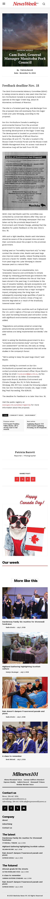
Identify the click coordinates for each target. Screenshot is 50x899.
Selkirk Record (8, 849)
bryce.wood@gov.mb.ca (27, 374)
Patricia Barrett (26, 70)
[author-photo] (3, 627)
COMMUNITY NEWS (16, 415)
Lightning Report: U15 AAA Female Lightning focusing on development (37, 425)
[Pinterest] (27, 479)
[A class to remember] (25, 737)
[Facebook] (17, 479)
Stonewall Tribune (9, 843)
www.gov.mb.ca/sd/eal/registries (16, 405)
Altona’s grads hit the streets (15, 869)
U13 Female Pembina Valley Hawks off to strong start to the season (11, 426)
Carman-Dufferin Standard (12, 878)
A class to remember (12, 756)
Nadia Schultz (10, 627)
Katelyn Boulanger (12, 672)
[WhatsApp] (33, 479)
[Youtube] (23, 808)
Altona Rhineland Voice (11, 872)
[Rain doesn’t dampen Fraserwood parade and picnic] (25, 692)
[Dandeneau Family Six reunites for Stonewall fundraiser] (25, 603)
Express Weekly (25, 50)
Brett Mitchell (10, 759)
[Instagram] (11, 808)
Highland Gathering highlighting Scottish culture (21, 667)
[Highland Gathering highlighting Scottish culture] (25, 648)
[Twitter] (22, 479)
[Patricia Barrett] (25, 442)
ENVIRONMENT (30, 415)
